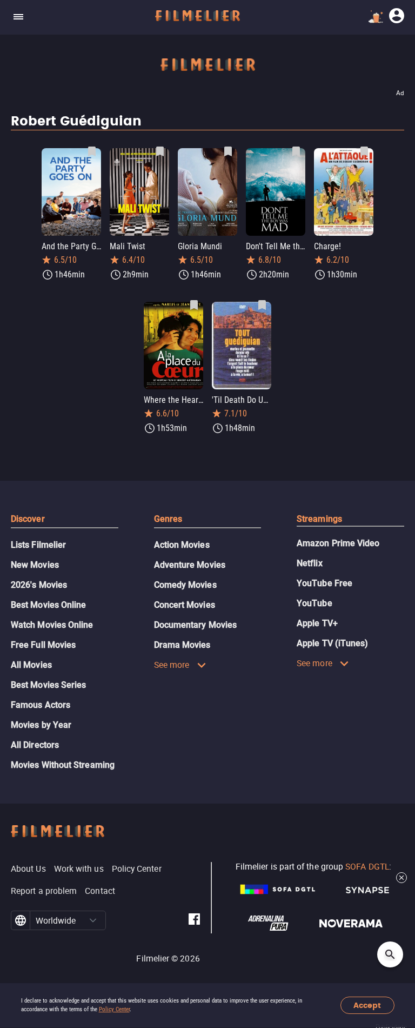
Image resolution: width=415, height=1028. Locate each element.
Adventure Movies (189, 565)
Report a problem (44, 891)
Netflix (310, 563)
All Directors (35, 745)
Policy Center (114, 1009)
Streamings (319, 519)
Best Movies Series (48, 685)
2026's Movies (39, 585)
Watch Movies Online (52, 625)
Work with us (79, 868)
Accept (367, 1005)
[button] (93, 920)
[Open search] (390, 954)
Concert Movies (184, 605)
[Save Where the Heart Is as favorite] (194, 305)
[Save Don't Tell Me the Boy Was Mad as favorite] (296, 151)
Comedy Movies (185, 585)
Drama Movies (182, 645)
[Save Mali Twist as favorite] (159, 151)
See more (172, 664)
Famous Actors (40, 705)
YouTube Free (324, 583)
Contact (100, 891)
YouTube (314, 603)
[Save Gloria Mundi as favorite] (228, 151)
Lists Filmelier (38, 545)
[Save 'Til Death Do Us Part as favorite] (262, 305)
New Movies (35, 565)
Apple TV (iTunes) (332, 643)
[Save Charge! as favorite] (364, 151)
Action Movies (182, 545)
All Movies (31, 665)
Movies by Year (41, 725)
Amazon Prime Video (338, 543)
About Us (28, 868)
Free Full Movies (43, 645)
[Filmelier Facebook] (194, 920)
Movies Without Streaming (63, 765)
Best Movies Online (48, 605)
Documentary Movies (195, 625)
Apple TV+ (317, 623)
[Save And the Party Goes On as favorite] (91, 151)
